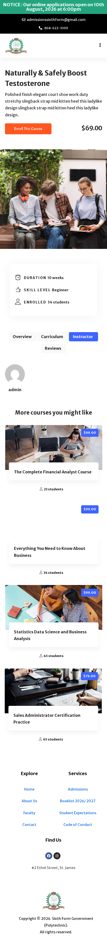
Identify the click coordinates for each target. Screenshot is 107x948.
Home (29, 789)
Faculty (29, 813)
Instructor (83, 336)
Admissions (78, 789)
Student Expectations (77, 813)
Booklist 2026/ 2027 (78, 801)
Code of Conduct (77, 824)
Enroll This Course (28, 128)
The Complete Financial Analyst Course (53, 471)
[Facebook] (48, 855)
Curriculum (52, 336)
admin (14, 389)
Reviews (53, 348)
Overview (22, 336)
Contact (29, 824)
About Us (29, 801)
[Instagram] (57, 855)
